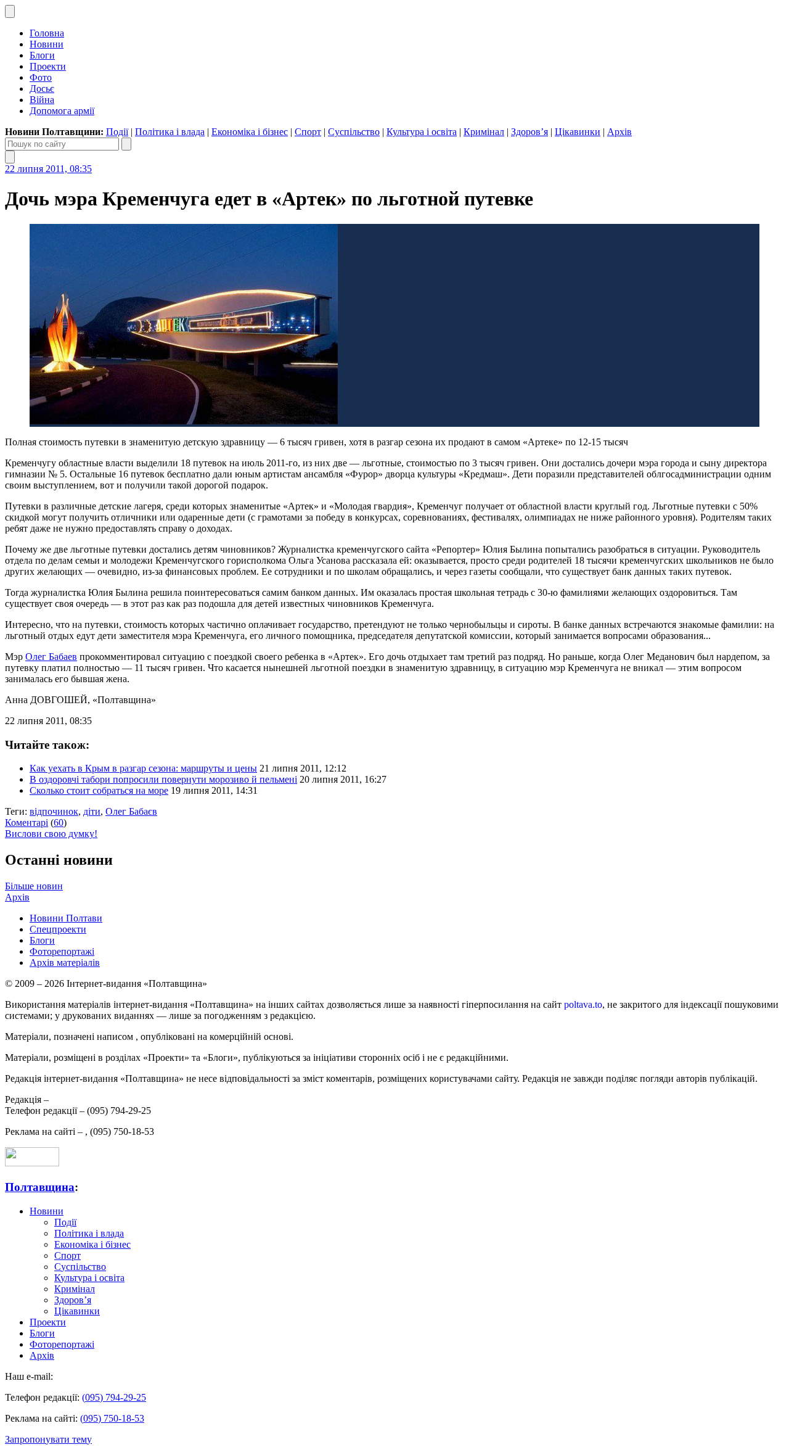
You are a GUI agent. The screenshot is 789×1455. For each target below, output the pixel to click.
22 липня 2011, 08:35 (48, 168)
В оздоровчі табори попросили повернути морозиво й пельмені (163, 779)
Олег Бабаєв (131, 811)
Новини (46, 44)
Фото (41, 77)
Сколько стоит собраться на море (99, 790)
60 (58, 822)
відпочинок (54, 811)
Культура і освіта (421, 131)
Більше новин (34, 886)
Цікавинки (577, 131)
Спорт (308, 131)
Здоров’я (529, 131)
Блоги (42, 55)
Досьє (42, 88)
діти (91, 811)
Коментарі (26, 822)
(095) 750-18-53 (112, 1418)
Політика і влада (170, 131)
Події (117, 131)
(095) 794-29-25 (114, 1397)
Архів (619, 131)
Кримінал (484, 131)
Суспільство (354, 131)
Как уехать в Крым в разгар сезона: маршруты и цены (143, 768)
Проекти (48, 66)
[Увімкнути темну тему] (10, 11)
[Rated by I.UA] (32, 1163)
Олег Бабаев (51, 656)
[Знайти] (126, 144)
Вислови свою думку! (51, 833)
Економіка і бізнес (249, 131)
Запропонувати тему (48, 1439)
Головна (47, 33)
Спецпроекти (58, 929)
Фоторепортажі (62, 951)
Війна (42, 99)
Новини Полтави (66, 918)
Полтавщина (40, 1187)
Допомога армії (62, 110)
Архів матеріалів (65, 962)
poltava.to (583, 1004)
